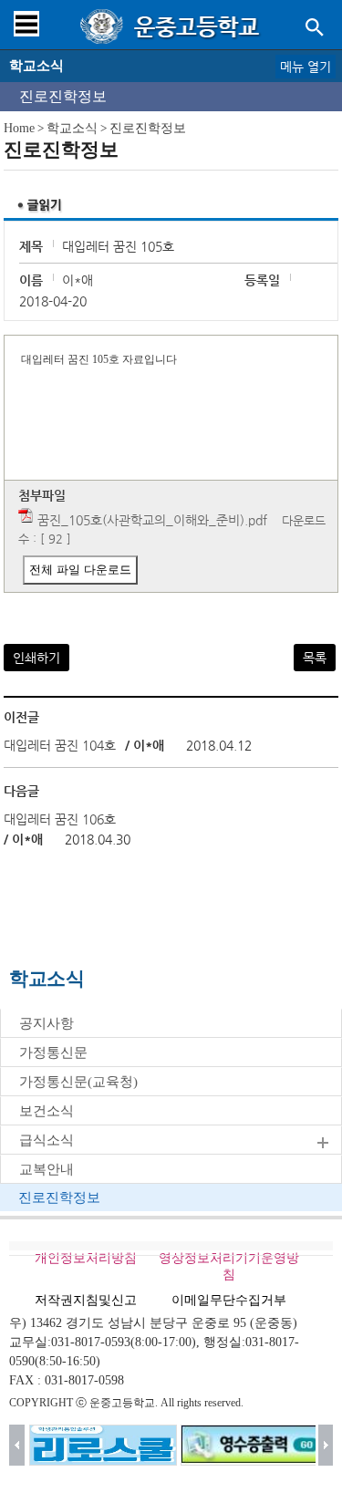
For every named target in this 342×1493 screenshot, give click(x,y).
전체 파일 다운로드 (80, 569)
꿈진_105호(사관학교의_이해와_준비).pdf (152, 520)
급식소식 (46, 1140)
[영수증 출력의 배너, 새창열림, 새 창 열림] (254, 1445)
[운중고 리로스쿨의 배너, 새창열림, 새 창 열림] (103, 1445)
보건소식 (46, 1111)
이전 (17, 1445)
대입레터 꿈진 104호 (60, 745)
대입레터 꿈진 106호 (60, 819)
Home (19, 128)
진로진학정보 (63, 96)
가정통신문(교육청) (78, 1081)
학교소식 (72, 128)
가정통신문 (53, 1052)
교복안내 (46, 1169)
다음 (326, 1445)
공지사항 (46, 1023)
